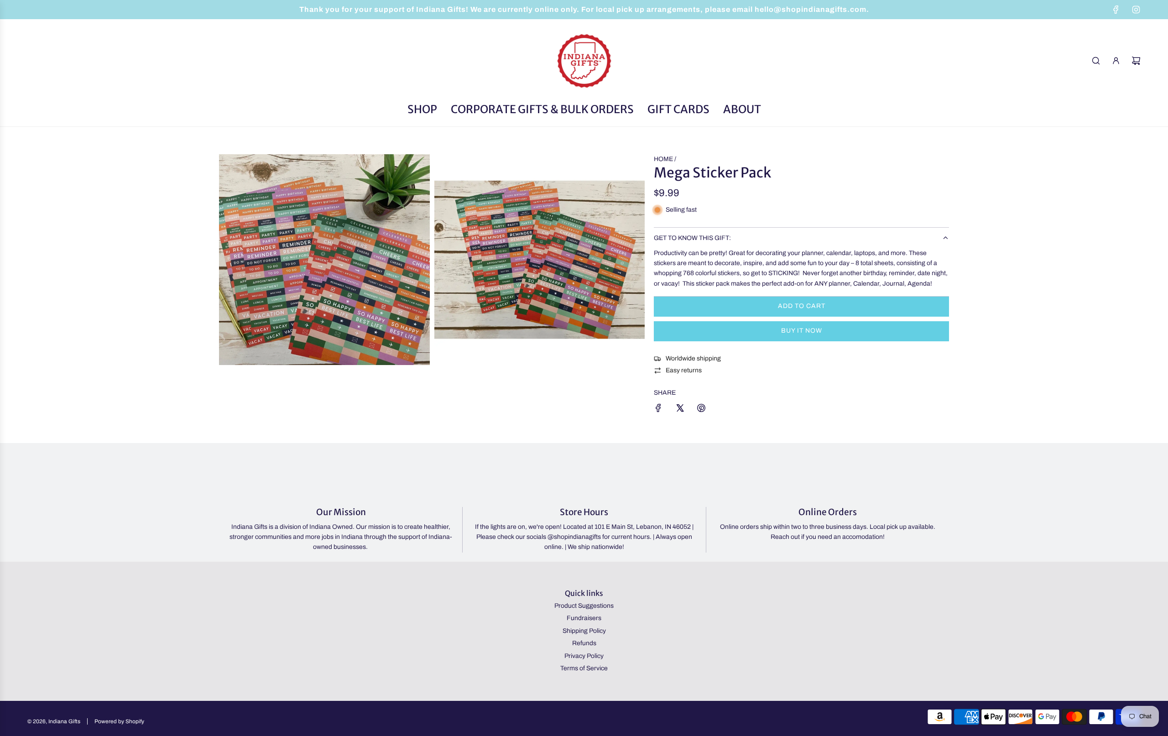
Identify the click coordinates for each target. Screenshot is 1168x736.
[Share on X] (680, 409)
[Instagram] (1136, 9)
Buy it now (801, 330)
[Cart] (1136, 61)
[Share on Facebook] (658, 409)
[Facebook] (1116, 9)
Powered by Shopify (119, 721)
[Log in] (1116, 61)
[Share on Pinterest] (701, 409)
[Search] (1096, 61)
